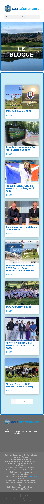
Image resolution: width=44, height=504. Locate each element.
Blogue (33, 476)
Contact (21, 478)
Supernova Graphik (22, 499)
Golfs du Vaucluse (20, 474)
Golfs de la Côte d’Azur (20, 459)
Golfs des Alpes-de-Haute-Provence (20, 464)
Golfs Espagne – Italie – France (21, 487)
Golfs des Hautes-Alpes (21, 472)
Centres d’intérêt (20, 489)
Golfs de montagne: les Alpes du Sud (21, 484)
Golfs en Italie (30, 455)
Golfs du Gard (29, 470)
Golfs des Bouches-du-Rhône (20, 468)
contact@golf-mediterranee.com (23, 432)
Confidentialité (25, 501)
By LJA (9, 115)
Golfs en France (20, 457)
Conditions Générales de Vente (20, 481)
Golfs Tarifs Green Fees (16, 476)
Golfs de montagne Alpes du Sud (20, 461)
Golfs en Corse (13, 470)
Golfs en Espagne (13, 455)
